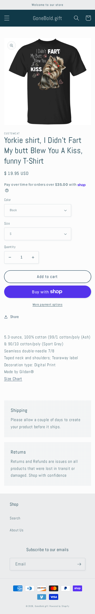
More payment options (48, 304)
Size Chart (13, 378)
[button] (6, 18)
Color (7, 200)
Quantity (10, 247)
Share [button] (14, 316)
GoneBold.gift (41, 606)
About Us (16, 530)
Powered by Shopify (59, 606)
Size (7, 223)
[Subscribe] (79, 564)
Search (15, 518)
